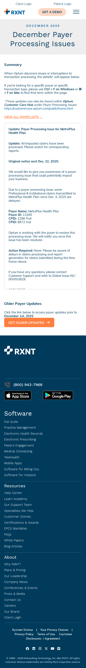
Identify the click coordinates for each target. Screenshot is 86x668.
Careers (10, 605)
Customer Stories (17, 516)
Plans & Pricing (14, 570)
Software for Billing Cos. (22, 469)
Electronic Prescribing (20, 439)
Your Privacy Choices (54, 630)
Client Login (12, 617)
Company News (16, 582)
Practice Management (20, 427)
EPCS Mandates (15, 528)
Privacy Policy (24, 634)
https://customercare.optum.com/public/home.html (38, 108)
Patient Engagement (19, 445)
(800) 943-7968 (28, 384)
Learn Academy (15, 499)
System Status (22, 630)
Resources (14, 485)
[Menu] (76, 12)
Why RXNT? (12, 564)
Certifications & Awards (21, 523)
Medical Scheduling (18, 451)
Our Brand (11, 612)
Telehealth (12, 457)
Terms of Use (46, 634)
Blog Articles (13, 546)
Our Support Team (18, 505)
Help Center (13, 493)
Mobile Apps (13, 463)
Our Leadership (15, 576)
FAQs (7, 534)
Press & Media (14, 594)
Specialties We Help (19, 511)
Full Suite (11, 422)
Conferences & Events (21, 588)
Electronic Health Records (23, 433)
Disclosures (33, 638)
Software (18, 413)
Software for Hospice (20, 475)
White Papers (14, 540)
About (10, 557)
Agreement (52, 638)
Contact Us (12, 600)
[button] (52, 12)
